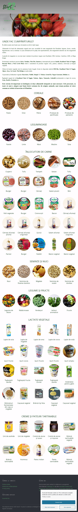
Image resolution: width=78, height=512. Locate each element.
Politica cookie (6, 484)
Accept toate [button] (58, 502)
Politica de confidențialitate (9, 486)
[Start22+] (9, 7)
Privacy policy (6, 488)
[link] (4, 26)
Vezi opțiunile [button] (67, 507)
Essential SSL (6, 498)
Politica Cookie (46, 496)
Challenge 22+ (50, 486)
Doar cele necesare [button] (50, 507)
